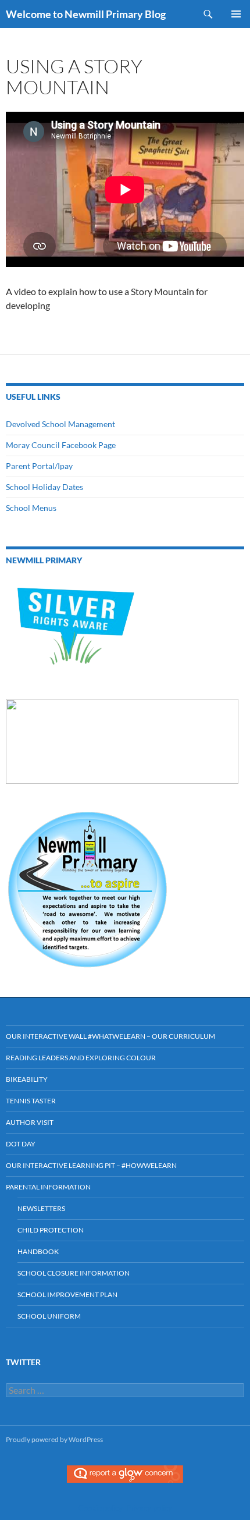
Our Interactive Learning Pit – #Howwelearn (91, 1165)
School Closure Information (73, 1273)
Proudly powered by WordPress (54, 1439)
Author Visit (29, 1122)
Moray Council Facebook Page (61, 445)
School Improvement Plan (67, 1294)
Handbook (38, 1251)
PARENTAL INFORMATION (48, 1186)
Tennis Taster (31, 1100)
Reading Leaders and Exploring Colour (81, 1057)
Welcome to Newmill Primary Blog (86, 14)
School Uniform (49, 1316)
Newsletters (41, 1208)
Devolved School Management (60, 424)
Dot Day (20, 1143)
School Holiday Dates (44, 487)
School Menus (31, 508)
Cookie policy (100, 1507)
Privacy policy (149, 1507)
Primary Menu (236, 14)
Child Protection (50, 1230)
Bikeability (27, 1079)
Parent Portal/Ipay (39, 466)
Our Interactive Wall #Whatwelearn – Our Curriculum (110, 1036)
